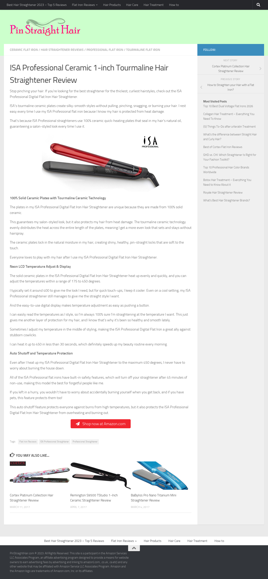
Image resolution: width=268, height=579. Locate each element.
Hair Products (112, 5)
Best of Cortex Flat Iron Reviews (222, 147)
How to (174, 5)
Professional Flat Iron (105, 50)
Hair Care (132, 5)
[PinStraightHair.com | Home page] (45, 27)
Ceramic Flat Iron (24, 50)
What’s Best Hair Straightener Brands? (226, 200)
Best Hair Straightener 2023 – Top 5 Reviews (37, 5)
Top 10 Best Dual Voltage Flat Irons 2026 (228, 106)
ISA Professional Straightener (54, 441)
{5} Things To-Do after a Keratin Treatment (229, 126)
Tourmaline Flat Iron (143, 50)
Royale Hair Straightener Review (222, 192)
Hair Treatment (154, 5)
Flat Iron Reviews (83, 5)
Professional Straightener (85, 441)
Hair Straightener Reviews (62, 50)
